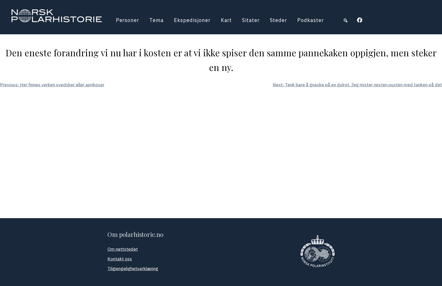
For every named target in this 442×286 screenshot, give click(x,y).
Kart (226, 20)
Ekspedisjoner (192, 20)
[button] (345, 20)
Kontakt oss (119, 259)
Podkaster (310, 20)
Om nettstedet (122, 249)
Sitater (251, 20)
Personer (127, 20)
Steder (278, 20)
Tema (156, 20)
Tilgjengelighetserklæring (132, 268)
